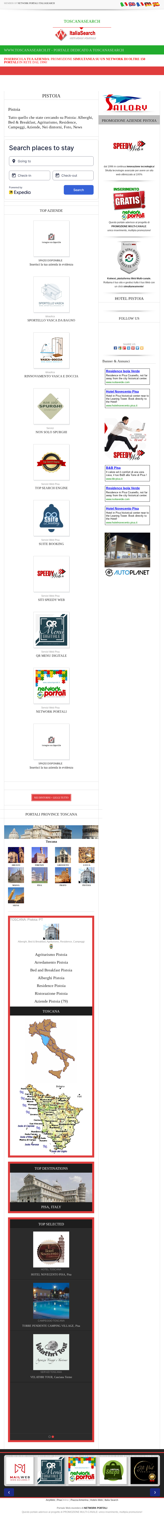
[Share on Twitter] (137, 348)
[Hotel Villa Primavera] (51, 1352)
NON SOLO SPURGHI (51, 432)
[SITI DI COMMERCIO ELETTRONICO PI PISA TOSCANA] (82, 1470)
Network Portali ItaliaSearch (36, 3)
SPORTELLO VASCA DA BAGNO (51, 320)
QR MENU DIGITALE (51, 655)
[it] (124, 4)
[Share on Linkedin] (128, 348)
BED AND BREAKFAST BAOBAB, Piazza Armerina (51, 1325)
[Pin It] (133, 348)
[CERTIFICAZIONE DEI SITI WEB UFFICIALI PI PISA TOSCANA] (113, 1470)
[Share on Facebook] (115, 348)
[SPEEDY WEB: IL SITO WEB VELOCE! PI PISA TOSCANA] (144, 1470)
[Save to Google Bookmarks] (119, 348)
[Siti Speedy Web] (51, 573)
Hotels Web (96, 1500)
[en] (132, 4)
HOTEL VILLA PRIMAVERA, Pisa (51, 1377)
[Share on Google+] (124, 348)
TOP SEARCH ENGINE (51, 488)
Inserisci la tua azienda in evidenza (51, 264)
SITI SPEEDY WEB (51, 599)
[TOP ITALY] (51, 1253)
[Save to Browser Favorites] (141, 348)
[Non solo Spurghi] (51, 406)
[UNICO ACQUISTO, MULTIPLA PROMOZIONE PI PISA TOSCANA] (51, 1470)
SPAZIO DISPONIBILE (50, 260)
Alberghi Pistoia (51, 978)
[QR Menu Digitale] (51, 629)
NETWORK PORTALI (51, 711)
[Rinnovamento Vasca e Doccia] (51, 350)
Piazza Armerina (79, 1500)
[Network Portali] (51, 685)
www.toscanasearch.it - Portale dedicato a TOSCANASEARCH (64, 50)
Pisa (59, 1500)
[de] (148, 4)
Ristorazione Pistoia (51, 993)
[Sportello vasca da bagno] (51, 294)
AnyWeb (50, 1500)
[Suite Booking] (51, 517)
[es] (156, 4)
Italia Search (111, 1500)
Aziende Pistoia (47, 1001)
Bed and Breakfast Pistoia (51, 970)
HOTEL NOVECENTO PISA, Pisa (51, 1428)
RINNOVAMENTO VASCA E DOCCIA (51, 376)
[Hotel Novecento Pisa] (51, 1403)
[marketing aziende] (51, 238)
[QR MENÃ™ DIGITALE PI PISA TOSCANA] (19, 1470)
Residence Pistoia (51, 985)
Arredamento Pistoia (51, 962)
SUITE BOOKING (51, 544)
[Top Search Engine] (51, 462)
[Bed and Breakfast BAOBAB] (51, 1300)
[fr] (140, 4)
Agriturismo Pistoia (51, 954)
